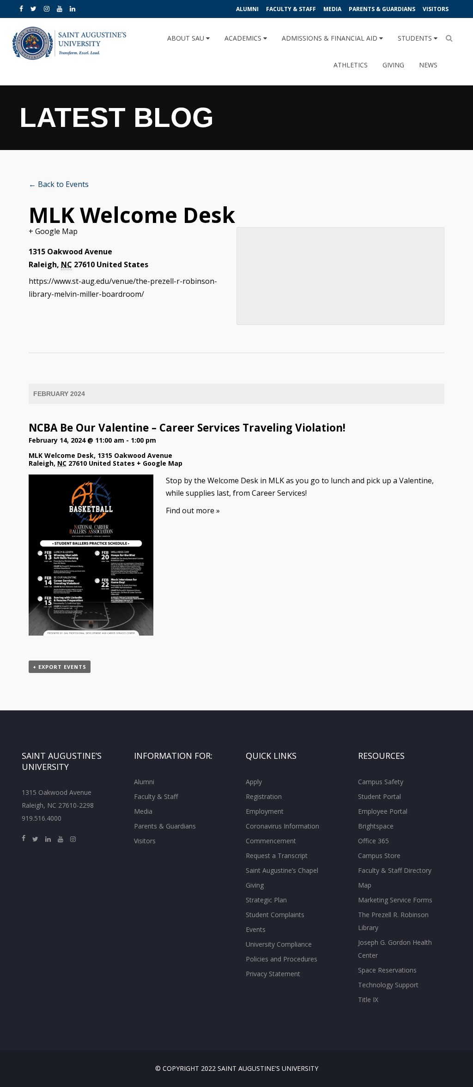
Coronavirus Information (282, 826)
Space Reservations (387, 970)
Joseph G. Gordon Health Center (395, 949)
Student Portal (379, 796)
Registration (264, 796)
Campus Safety (380, 781)
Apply (254, 781)
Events (256, 929)
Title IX (368, 999)
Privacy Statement (273, 973)
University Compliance (279, 944)
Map (364, 885)
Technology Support (388, 984)
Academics (243, 38)
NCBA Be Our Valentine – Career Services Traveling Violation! (187, 427)
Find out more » (193, 510)
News (428, 64)
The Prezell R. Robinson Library (393, 921)
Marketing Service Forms (395, 899)
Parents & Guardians (382, 9)
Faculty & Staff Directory (394, 870)
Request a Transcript (277, 855)
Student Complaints (275, 914)
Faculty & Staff (291, 9)
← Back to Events (59, 184)
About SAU (186, 38)
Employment (265, 811)
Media (332, 9)
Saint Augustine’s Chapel (282, 870)
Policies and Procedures (281, 959)
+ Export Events (59, 666)
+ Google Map (53, 231)
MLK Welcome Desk (61, 455)
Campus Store (379, 855)
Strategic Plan (266, 899)
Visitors (436, 9)
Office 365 (373, 840)
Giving (393, 64)
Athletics (351, 64)
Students (416, 38)
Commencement (271, 840)
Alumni (247, 9)
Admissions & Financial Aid (330, 38)
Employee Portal (382, 811)
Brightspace (376, 826)
